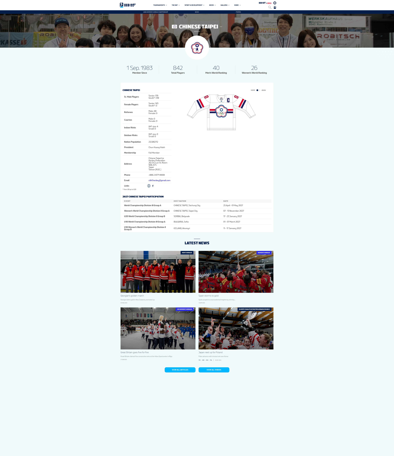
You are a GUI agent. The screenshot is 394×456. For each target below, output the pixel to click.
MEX (207, 360)
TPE (199, 360)
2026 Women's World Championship (155, 12)
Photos (238, 12)
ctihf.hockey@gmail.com (159, 180)
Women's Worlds (264, 252)
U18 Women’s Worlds (184, 309)
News (197, 12)
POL (211, 360)
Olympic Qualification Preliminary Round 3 (254, 309)
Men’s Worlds (187, 252)
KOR (203, 360)
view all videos (214, 370)
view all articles (180, 370)
